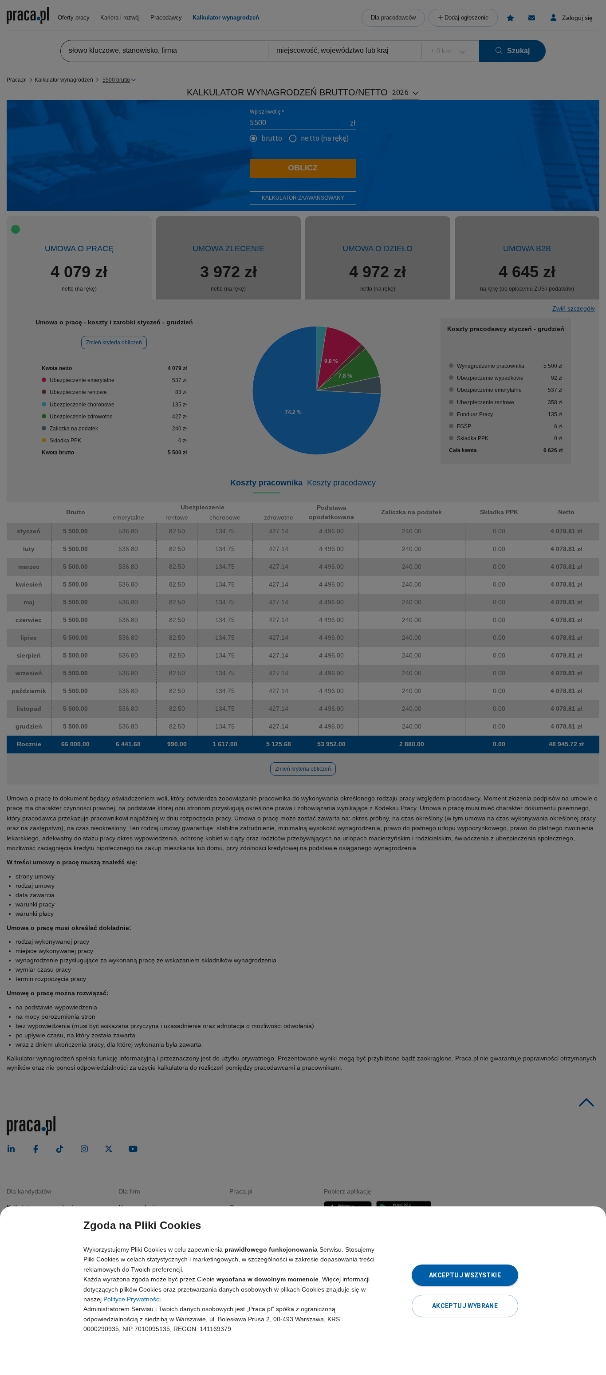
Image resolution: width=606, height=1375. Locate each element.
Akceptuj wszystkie (465, 1275)
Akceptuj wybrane (465, 1305)
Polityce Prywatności (132, 1299)
